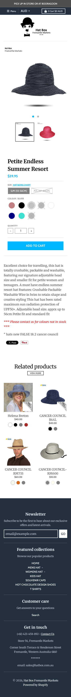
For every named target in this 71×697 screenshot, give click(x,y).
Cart (55, 11)
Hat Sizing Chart (21, 185)
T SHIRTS (35, 589)
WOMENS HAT (34, 571)
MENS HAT (34, 567)
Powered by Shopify (35, 685)
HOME (35, 563)
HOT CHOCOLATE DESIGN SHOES (35, 584)
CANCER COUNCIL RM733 (18, 471)
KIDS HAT (35, 576)
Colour (16, 198)
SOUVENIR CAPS (36, 580)
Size (19, 185)
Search (35, 615)
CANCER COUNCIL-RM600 (53, 471)
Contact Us (47, 634)
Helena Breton (18, 416)
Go (63, 534)
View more (35, 373)
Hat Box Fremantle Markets (41, 680)
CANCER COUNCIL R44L (53, 418)
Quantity (13, 225)
